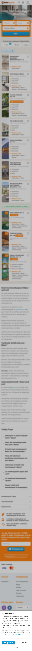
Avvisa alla (23, 643)
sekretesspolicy (6, 634)
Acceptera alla (8, 643)
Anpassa (16, 647)
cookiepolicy (17, 634)
